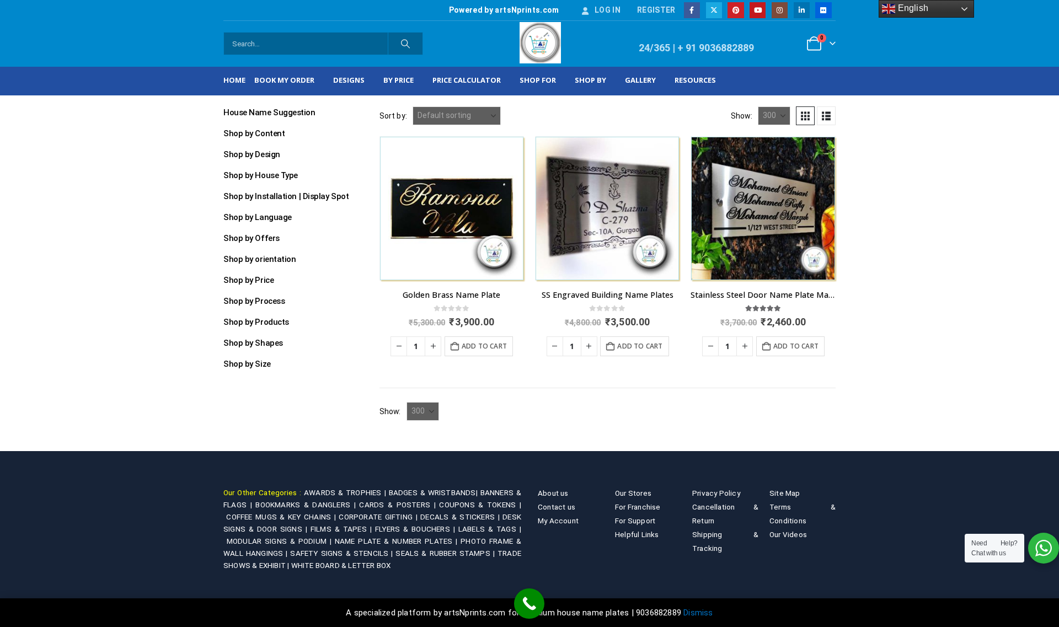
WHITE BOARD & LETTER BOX (341, 565)
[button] (805, 115)
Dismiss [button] (698, 613)
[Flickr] (823, 10)
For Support (635, 520)
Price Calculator (466, 80)
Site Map (784, 493)
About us (553, 493)
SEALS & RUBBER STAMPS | (446, 553)
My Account (558, 520)
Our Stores (633, 493)
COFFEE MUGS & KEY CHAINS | (282, 516)
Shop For (538, 80)
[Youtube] (758, 10)
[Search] (405, 44)
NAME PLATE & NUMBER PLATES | (398, 541)
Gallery (640, 80)
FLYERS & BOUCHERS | (416, 528)
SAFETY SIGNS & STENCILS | (342, 553)
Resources (695, 80)
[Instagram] (780, 10)
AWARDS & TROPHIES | (345, 492)
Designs (349, 80)
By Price (398, 80)
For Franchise (638, 506)
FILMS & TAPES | (343, 528)
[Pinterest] (736, 10)
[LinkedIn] (802, 10)
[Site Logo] (540, 42)
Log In (608, 10)
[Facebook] (692, 10)
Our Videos (788, 534)
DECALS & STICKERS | (461, 516)
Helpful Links (637, 534)
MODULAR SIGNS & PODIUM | (281, 541)
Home (234, 80)
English (911, 8)
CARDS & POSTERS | (399, 504)
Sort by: (393, 115)
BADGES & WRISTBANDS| (434, 492)
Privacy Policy (716, 493)
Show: (741, 115)
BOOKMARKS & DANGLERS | (307, 504)
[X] (714, 10)
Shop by (590, 80)
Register (656, 10)
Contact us (556, 506)
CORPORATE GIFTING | (379, 516)
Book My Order (284, 80)
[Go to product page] (451, 208)
